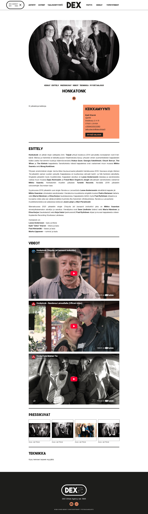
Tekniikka (84, 85)
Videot (75, 85)
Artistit (32, 5)
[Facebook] (74, 98)
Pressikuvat (65, 85)
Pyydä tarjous (97, 85)
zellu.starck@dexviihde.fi (95, 129)
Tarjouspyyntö (55, 5)
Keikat (99, 5)
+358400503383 (92, 126)
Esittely (55, 85)
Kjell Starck (90, 115)
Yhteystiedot (113, 5)
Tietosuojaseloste (87, 509)
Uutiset (41, 5)
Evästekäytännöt (74, 509)
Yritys (89, 5)
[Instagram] (77, 504)
